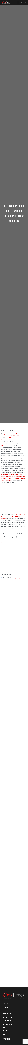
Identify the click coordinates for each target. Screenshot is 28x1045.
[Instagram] (10, 1003)
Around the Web (7, 1014)
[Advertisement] (14, 499)
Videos (4, 1034)
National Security (7, 1024)
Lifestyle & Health (7, 1017)
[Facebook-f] (4, 1003)
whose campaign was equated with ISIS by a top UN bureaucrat (13, 516)
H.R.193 (3, 445)
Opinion (4, 1027)
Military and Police (7, 1021)
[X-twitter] (7, 1003)
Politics (5, 1031)
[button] (18, 2)
